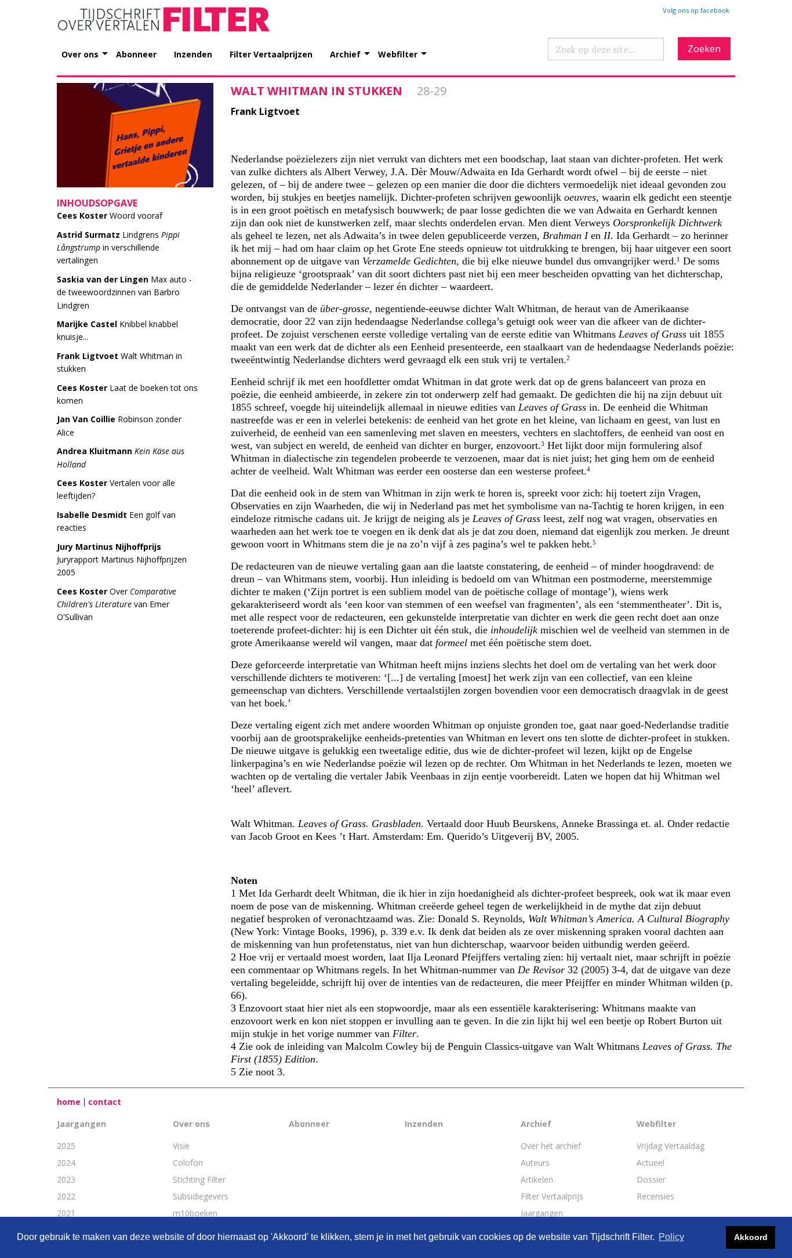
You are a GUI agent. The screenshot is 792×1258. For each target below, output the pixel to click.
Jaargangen (81, 1123)
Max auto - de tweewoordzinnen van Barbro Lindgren (124, 292)
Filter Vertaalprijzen (271, 54)
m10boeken (195, 1213)
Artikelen (537, 1179)
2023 (66, 1179)
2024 (66, 1162)
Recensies (655, 1196)
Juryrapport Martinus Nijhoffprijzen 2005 (122, 559)
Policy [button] (671, 1237)
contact (104, 1101)
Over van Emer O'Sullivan (116, 604)
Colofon (188, 1162)
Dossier (651, 1179)
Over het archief (551, 1145)
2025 (66, 1145)
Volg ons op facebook (696, 10)
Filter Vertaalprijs (552, 1196)
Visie (181, 1145)
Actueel (650, 1162)
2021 (66, 1213)
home (69, 1101)
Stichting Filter (199, 1179)
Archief (345, 54)
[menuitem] (88, 48)
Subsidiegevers (200, 1196)
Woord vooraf (109, 215)
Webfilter (397, 54)
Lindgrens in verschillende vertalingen (118, 247)
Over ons (80, 54)
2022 (66, 1196)
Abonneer (136, 54)
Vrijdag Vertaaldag (670, 1145)
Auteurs (535, 1162)
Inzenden (193, 54)
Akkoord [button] (751, 1237)
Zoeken (704, 48)
